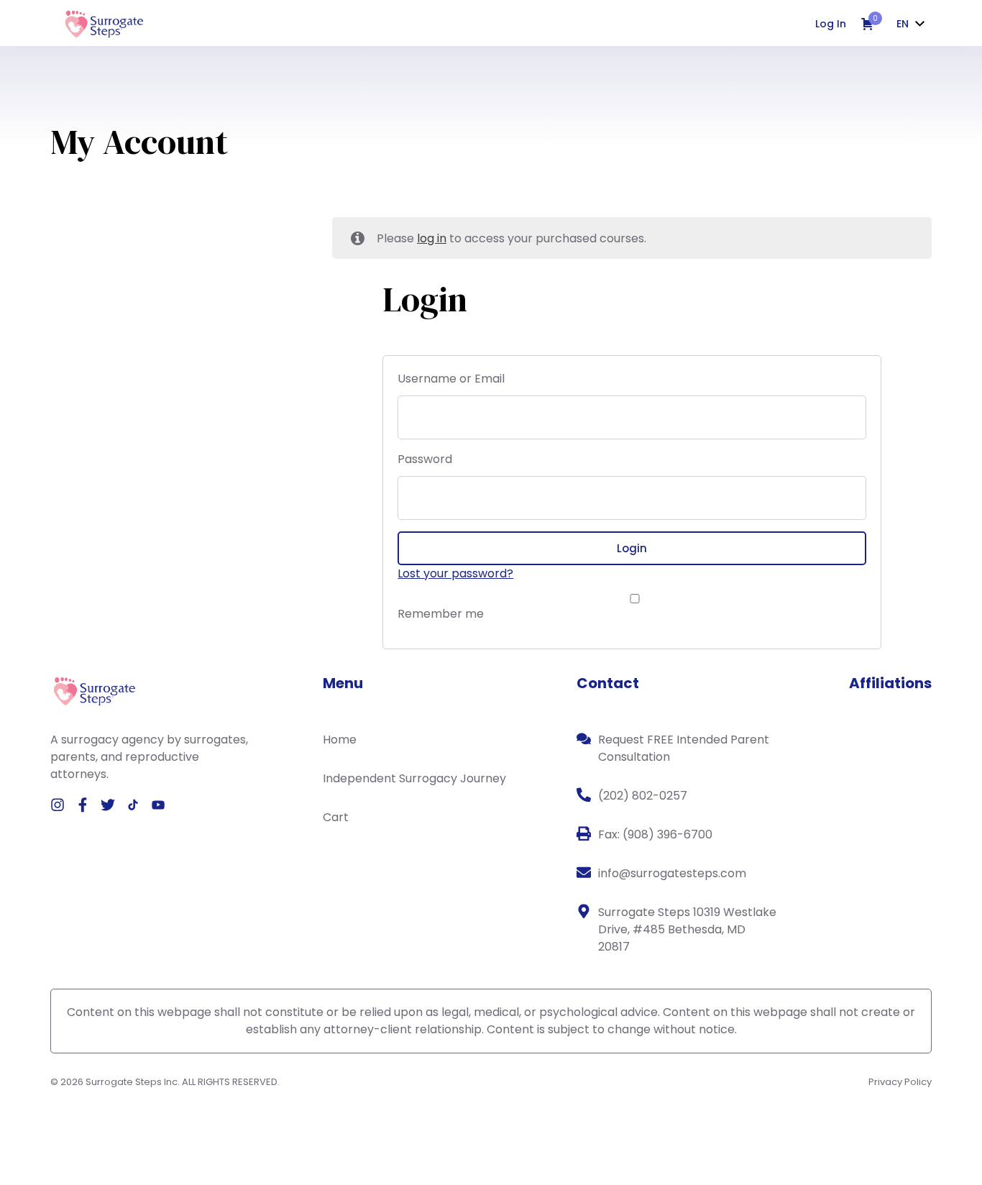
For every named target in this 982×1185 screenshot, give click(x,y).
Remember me (441, 613)
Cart (336, 817)
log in (431, 238)
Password (425, 459)
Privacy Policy (900, 1082)
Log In (830, 24)
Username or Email (451, 378)
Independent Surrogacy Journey (414, 778)
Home (340, 739)
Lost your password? (455, 573)
